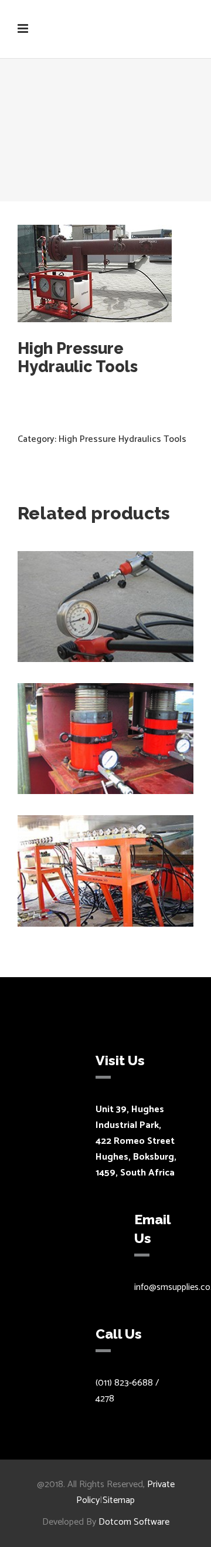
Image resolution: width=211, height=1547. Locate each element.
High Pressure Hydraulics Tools (122, 439)
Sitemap (119, 1500)
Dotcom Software (133, 1522)
